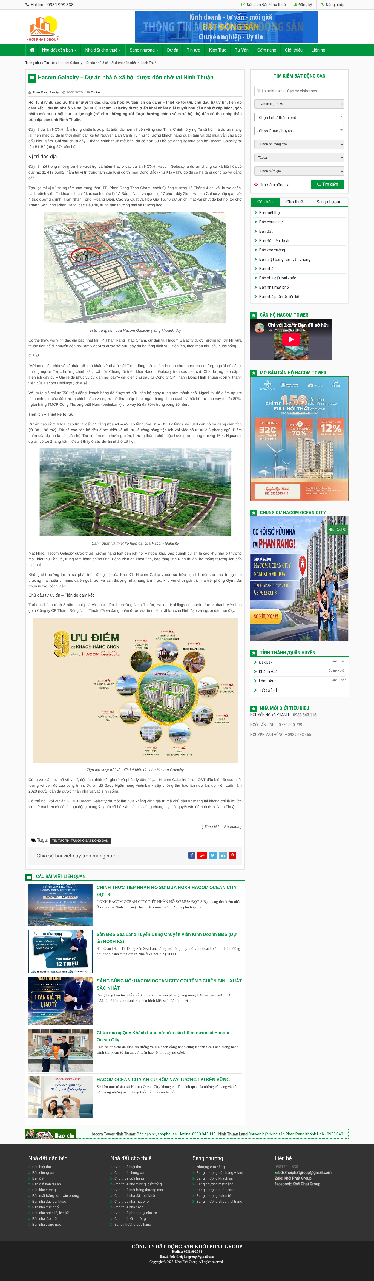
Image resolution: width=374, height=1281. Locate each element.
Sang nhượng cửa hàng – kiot (220, 1173)
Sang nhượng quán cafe (215, 1190)
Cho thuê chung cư (129, 1173)
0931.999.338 (193, 1252)
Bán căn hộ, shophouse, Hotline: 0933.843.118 (115, 1134)
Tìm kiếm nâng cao (275, 185)
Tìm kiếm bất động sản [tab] (300, 76)
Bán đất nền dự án (274, 240)
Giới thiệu (294, 50)
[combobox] (299, 117)
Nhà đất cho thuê (101, 50)
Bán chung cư (271, 222)
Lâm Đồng (268, 681)
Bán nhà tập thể (44, 1219)
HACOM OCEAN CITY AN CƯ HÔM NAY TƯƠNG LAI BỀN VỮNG (163, 1079)
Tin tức (193, 50)
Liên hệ (318, 50)
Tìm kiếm (330, 184)
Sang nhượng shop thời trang (219, 1201)
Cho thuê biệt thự (127, 1167)
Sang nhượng (142, 50)
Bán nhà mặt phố (274, 287)
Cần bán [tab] (265, 201)
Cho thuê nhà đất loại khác (135, 1196)
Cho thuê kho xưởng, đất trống (138, 1184)
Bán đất (266, 231)
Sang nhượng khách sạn (216, 1178)
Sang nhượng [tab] (329, 201)
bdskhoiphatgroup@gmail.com (305, 1172)
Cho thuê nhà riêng (129, 1207)
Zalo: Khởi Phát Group (293, 1178)
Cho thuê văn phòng (130, 1219)
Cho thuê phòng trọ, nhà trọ (135, 1213)
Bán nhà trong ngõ (46, 1224)
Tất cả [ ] (267, 690)
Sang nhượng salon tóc (215, 1196)
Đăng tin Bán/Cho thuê (266, 4)
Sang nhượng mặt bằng (215, 1184)
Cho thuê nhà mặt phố (131, 1201)
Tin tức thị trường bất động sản (80, 840)
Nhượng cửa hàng (211, 1167)
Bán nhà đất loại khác (277, 278)
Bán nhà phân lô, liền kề (279, 296)
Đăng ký (305, 4)
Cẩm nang (266, 50)
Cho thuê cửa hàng (129, 1178)
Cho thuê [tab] (294, 201)
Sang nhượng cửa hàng (132, 1224)
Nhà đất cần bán (57, 50)
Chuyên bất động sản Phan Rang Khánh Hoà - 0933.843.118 (239, 1134)
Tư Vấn (242, 50)
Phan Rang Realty (46, 92)
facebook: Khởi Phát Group (297, 1184)
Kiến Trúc (217, 50)
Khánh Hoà (268, 671)
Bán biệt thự (269, 213)
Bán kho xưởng (272, 250)
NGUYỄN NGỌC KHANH (269, 715)
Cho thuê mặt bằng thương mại (138, 1190)
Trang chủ (33, 63)
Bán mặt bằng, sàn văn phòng (284, 259)
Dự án (172, 50)
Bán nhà (266, 268)
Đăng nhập (334, 4)
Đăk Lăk (265, 662)
